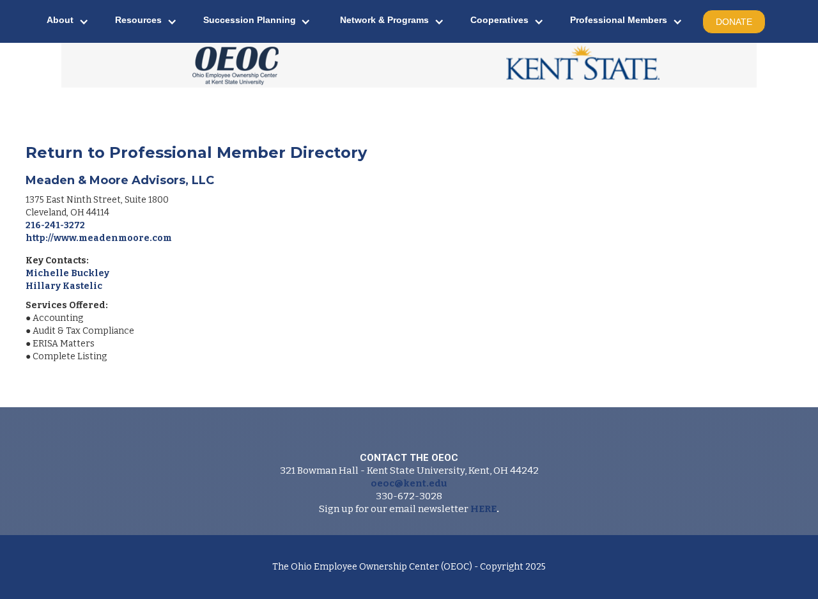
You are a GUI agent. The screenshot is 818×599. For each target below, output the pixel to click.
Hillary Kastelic (64, 286)
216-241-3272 (55, 225)
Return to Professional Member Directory (196, 152)
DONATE (734, 22)
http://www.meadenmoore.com (99, 238)
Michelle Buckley (67, 273)
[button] (68, 21)
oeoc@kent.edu (409, 483)
